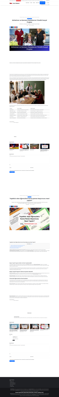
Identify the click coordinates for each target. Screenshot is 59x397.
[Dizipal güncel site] (14, 146)
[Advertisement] (29, 11)
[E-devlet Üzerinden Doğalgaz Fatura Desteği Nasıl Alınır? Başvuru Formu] (24, 146)
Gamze (27, 25)
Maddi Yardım (37, 2)
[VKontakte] (17, 27)
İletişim (48, 2)
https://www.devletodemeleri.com (30, 391)
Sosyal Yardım (27, 2)
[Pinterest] (15, 27)
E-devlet (31, 2)
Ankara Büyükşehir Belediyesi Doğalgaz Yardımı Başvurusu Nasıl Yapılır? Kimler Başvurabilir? (44, 150)
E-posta (10, 167)
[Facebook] (10, 27)
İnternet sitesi (31, 167)
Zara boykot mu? (32, 149)
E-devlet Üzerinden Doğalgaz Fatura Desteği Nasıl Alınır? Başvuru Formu (24, 150)
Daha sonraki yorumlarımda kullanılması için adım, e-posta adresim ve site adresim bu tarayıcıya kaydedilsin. (22, 170)
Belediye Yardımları (42, 2)
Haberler (34, 2)
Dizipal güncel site (12, 149)
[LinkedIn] (13, 27)
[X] (12, 27)
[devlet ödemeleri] (14, 3)
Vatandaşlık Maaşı (12, 386)
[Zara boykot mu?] (34, 146)
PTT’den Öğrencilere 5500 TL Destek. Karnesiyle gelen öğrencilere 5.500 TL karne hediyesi (31, 0)
